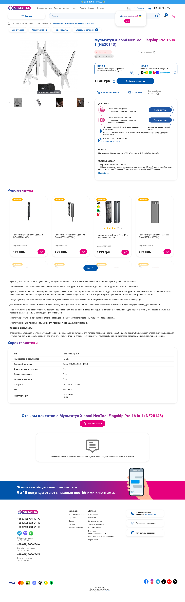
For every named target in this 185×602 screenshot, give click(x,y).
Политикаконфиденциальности (97, 532)
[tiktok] (163, 581)
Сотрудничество (95, 521)
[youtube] (169, 581)
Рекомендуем (61, 29)
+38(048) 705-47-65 (28, 554)
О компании (93, 515)
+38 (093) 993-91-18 (28, 526)
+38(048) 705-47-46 (28, 544)
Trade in (72, 524)
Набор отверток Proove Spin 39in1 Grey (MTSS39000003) (70, 235)
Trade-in (83, 8)
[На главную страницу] (19, 8)
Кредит (72, 521)
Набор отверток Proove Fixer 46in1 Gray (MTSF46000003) (113, 236)
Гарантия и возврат (61, 8)
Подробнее (103, 173)
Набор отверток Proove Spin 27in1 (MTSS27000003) (28, 235)
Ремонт (74, 8)
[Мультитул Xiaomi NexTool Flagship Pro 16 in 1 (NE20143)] (18, 103)
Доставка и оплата (44, 8)
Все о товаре (18, 29)
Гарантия (72, 518)
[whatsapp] (31, 533)
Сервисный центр (76, 528)
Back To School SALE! (93, 2)
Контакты (100, 8)
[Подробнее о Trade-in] (131, 72)
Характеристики (39, 29)
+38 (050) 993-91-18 (28, 522)
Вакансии (92, 518)
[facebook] (146, 581)
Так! (127, 21)
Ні (135, 21)
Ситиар (107, 591)
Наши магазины (95, 528)
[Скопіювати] (154, 52)
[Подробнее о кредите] (175, 72)
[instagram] (152, 581)
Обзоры (91, 8)
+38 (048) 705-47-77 (28, 518)
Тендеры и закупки (96, 524)
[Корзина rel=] (173, 16)
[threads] (175, 581)
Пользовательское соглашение (101, 536)
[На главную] (9, 23)
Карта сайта (93, 540)
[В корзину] (41, 251)
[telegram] (19, 533)
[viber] (25, 533)
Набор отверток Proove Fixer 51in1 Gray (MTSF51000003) (155, 235)
